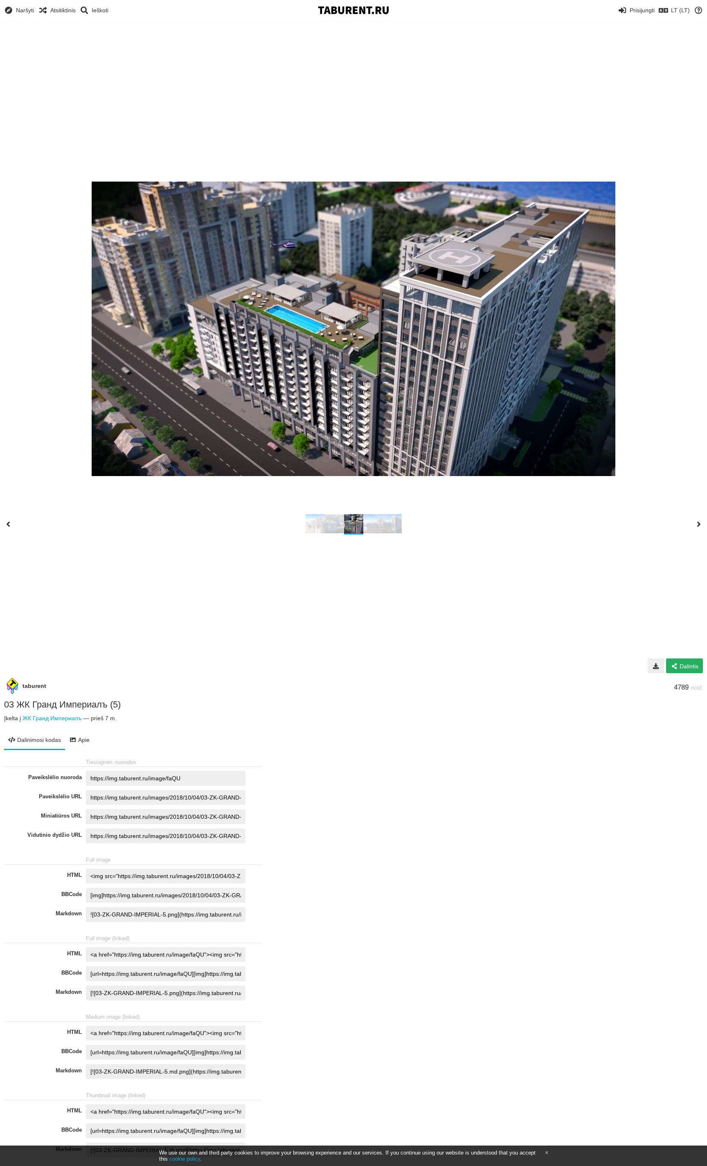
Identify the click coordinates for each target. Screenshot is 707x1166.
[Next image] (699, 524)
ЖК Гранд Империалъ (52, 718)
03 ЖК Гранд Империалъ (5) (62, 704)
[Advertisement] (353, 82)
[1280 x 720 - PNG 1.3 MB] (656, 665)
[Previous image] (8, 524)
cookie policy (184, 1159)
